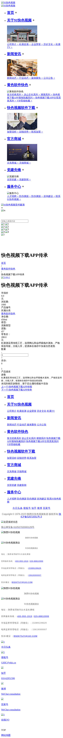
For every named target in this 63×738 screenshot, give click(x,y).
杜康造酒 (25, 44)
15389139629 (34, 568)
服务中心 (14, 186)
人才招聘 (13, 196)
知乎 (34, 508)
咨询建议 (50, 196)
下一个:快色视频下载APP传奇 (16, 389)
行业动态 (25, 78)
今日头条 (18, 508)
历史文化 (50, 44)
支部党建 (13, 179)
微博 (39, 508)
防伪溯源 (25, 196)
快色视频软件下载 (21, 108)
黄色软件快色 (17, 85)
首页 (10, 13)
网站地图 (6, 735)
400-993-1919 (21, 561)
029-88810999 (36, 561)
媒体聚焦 (37, 78)
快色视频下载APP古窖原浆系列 (42, 441)
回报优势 (25, 132)
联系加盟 (37, 132)
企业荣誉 (37, 44)
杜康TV (51, 411)
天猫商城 (25, 163)
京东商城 (13, 163)
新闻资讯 (14, 54)
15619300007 (34, 575)
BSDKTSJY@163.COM (22, 582)
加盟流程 (13, 132)
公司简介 (13, 44)
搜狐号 (27, 508)
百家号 (46, 508)
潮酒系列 (47, 94)
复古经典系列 (15, 94)
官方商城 (14, 139)
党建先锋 (14, 170)
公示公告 (49, 78)
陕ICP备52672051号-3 (41, 515)
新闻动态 (13, 78)
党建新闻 (25, 179)
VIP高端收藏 (24, 100)
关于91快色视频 (19, 20)
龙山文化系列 (32, 94)
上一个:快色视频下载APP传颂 (16, 386)
